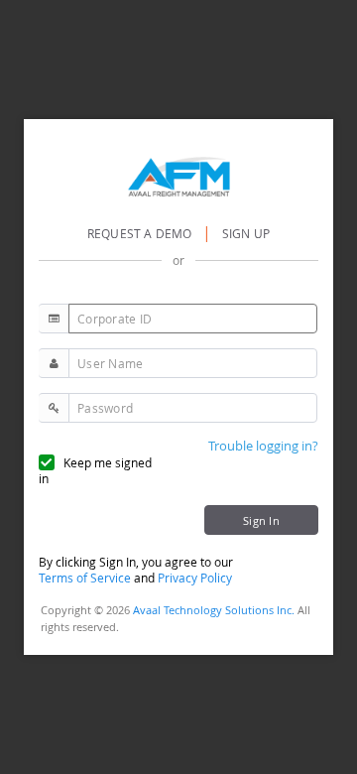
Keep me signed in (95, 470)
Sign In (261, 520)
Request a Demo (141, 233)
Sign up (246, 233)
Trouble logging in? (263, 445)
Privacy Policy (195, 577)
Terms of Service (85, 577)
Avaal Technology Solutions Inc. (214, 609)
